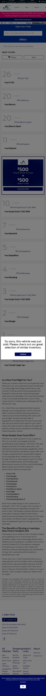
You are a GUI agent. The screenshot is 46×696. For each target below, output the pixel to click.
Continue (23, 354)
